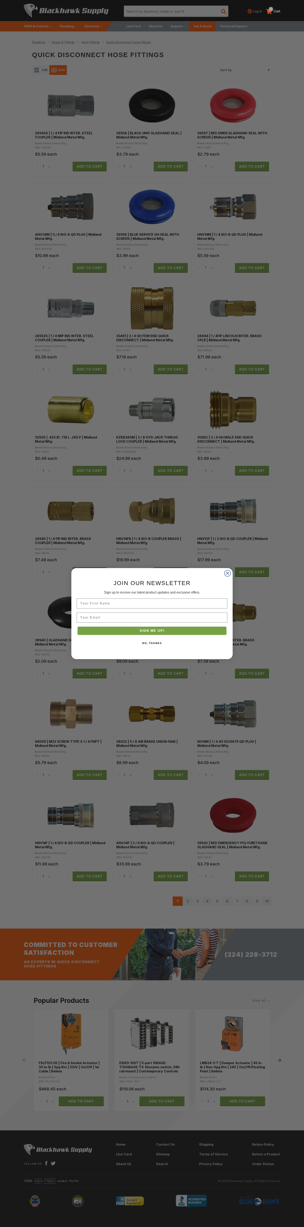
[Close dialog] (227, 573)
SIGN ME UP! (152, 630)
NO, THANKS (152, 643)
